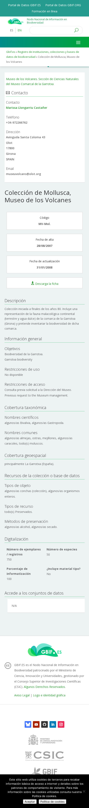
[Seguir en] (28, 724)
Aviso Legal (22, 695)
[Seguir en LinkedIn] (52, 724)
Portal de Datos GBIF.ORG (63, 5)
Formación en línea (44, 11)
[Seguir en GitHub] (44, 724)
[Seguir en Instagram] (61, 724)
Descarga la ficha (46, 283)
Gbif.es (10, 52)
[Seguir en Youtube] (36, 724)
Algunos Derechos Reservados (44, 687)
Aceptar (30, 801)
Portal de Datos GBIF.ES (24, 5)
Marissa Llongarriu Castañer (26, 108)
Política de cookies (52, 801)
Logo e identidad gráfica (49, 695)
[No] (84, 791)
